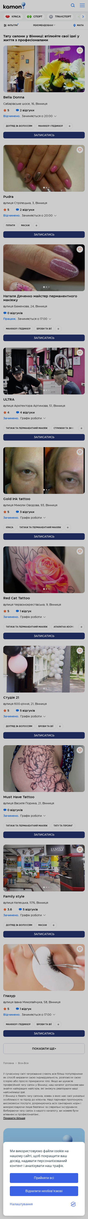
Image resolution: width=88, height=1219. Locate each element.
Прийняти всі (44, 1178)
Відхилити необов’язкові (44, 1191)
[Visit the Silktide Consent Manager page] (73, 1204)
